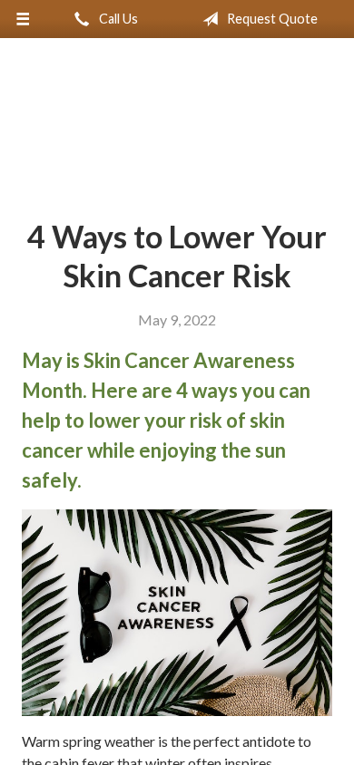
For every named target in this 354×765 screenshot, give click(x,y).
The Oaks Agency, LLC (177, 121)
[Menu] (23, 19)
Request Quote (271, 18)
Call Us (117, 18)
